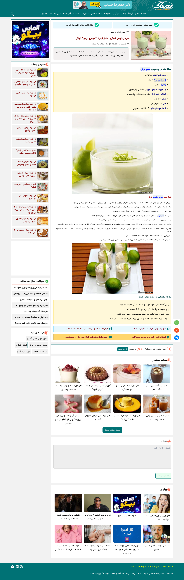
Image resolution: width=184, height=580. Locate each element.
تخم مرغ (161, 215)
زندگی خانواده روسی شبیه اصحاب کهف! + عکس (68, 516)
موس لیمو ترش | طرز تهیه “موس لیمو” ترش (102, 38)
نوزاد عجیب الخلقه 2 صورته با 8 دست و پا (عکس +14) (98, 516)
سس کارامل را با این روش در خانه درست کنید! (156, 417)
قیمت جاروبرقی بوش (38, 345)
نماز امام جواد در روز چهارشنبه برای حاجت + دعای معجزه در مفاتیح (31, 287)
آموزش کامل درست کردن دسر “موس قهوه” (98, 387)
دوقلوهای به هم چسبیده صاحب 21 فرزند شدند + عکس (87, 328)
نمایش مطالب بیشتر (112, 429)
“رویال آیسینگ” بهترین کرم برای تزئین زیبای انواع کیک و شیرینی (68, 419)
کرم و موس (122, 349)
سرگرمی (116, 13)
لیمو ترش (145, 69)
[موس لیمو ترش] (112, 268)
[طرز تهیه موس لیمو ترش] (112, 153)
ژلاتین (163, 84)
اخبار (137, 13)
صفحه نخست (167, 566)
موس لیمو (158, 197)
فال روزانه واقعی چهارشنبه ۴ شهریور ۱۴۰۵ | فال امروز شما (127, 547)
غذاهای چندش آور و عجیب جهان (156, 547)
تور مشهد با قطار (40, 351)
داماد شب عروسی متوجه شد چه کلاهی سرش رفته (97, 547)
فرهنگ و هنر (127, 13)
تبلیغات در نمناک (138, 566)
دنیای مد (85, 13)
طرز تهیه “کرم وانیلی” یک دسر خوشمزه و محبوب (68, 387)
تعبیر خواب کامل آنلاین (37, 338)
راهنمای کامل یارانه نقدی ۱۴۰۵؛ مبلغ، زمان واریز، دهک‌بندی (86, 337)
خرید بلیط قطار (23, 351)
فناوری (44, 13)
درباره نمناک (153, 566)
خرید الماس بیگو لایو (127, 515)
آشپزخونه (67, 13)
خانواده (107, 13)
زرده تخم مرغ (160, 80)
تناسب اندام (96, 13)
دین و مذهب (55, 13)
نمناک (143, 13)
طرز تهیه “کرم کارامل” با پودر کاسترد (97, 417)
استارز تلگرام (21, 345)
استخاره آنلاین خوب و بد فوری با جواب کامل (149, 337)
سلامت (76, 13)
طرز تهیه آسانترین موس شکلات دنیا (156, 387)
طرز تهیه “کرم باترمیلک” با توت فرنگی (127, 387)
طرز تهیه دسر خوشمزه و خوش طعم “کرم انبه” (127, 417)
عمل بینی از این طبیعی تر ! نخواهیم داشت (150, 328)
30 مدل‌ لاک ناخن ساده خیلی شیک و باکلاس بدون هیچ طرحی (30, 293)
